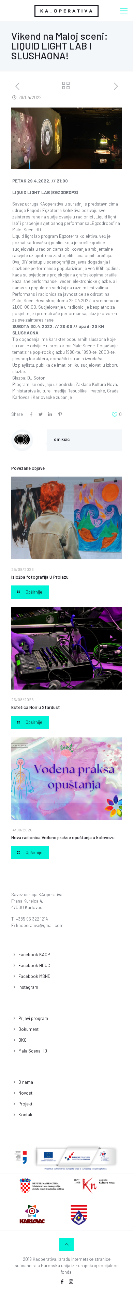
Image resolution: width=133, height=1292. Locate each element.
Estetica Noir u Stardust (35, 707)
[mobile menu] (124, 10)
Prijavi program (33, 1018)
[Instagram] (71, 1281)
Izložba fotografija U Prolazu (40, 577)
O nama (25, 1082)
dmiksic (62, 439)
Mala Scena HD (32, 1051)
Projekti (25, 1103)
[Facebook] (61, 1281)
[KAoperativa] (66, 10)
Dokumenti (29, 1029)
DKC (22, 1040)
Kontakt (26, 1114)
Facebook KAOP (34, 954)
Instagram (28, 987)
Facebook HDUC (34, 965)
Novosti (25, 1093)
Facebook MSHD (34, 976)
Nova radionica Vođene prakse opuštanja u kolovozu (63, 837)
